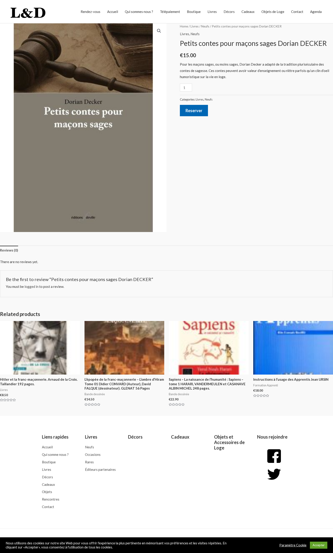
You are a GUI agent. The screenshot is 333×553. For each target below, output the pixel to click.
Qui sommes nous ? (139, 12)
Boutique (194, 12)
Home (184, 26)
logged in (31, 286)
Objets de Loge (272, 12)
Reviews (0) (9, 250)
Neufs (205, 26)
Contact (297, 12)
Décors (229, 12)
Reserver (194, 110)
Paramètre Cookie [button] (292, 545)
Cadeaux (248, 12)
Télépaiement (170, 12)
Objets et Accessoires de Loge (229, 442)
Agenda (316, 12)
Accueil (112, 12)
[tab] (9, 250)
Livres (212, 12)
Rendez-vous (90, 12)
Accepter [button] (319, 545)
